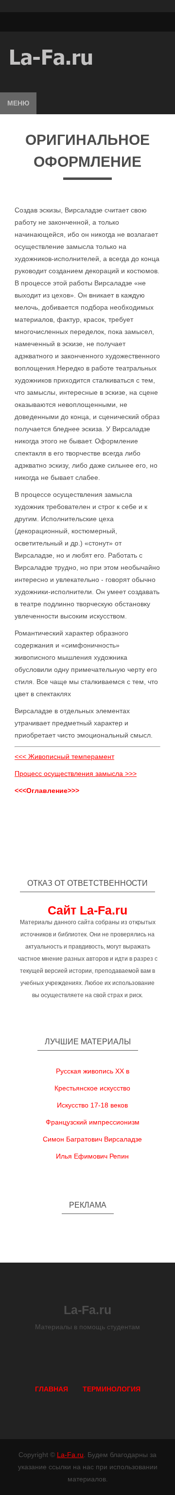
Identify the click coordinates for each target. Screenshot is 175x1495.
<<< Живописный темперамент (64, 756)
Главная (51, 1389)
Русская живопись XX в (92, 1071)
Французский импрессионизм (93, 1122)
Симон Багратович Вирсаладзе (92, 1139)
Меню (18, 103)
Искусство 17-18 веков (92, 1105)
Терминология (111, 1389)
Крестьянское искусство (92, 1088)
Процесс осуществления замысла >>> (76, 773)
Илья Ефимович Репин (92, 1156)
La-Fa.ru (70, 1455)
